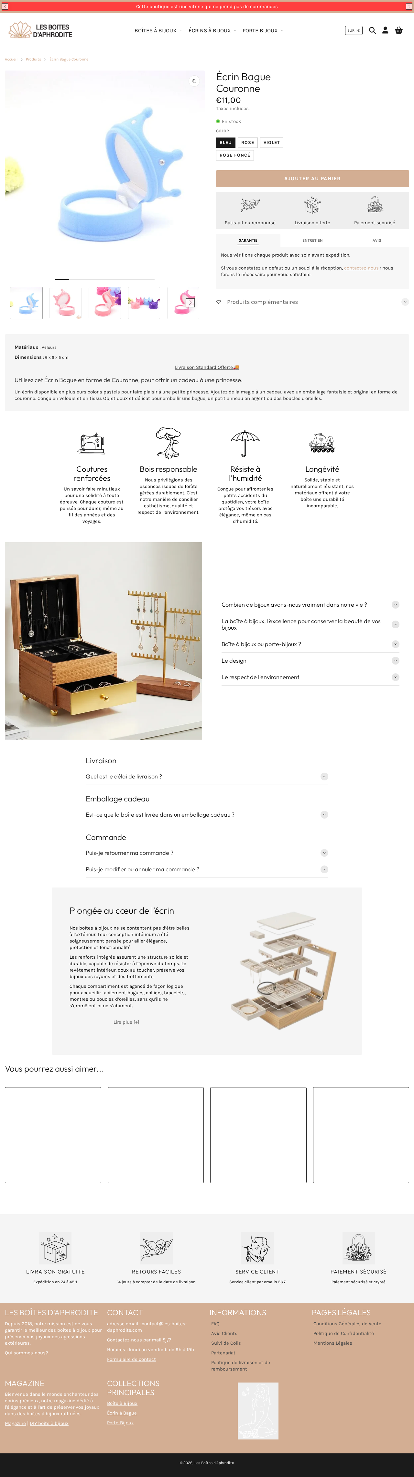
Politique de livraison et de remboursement (240, 1366)
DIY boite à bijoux (49, 1423)
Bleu (226, 142)
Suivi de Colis (226, 1343)
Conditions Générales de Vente (347, 1324)
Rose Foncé (235, 155)
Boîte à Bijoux (122, 1403)
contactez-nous (361, 268)
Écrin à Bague (122, 1413)
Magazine (15, 1423)
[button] (5, 6)
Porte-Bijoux (120, 1423)
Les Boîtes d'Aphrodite (214, 1462)
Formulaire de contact (131, 1359)
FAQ (215, 1324)
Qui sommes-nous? (26, 1353)
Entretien (312, 240)
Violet (272, 142)
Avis (377, 240)
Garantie (248, 240)
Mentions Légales (332, 1343)
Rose (247, 142)
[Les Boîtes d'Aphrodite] (40, 30)
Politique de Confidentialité (343, 1333)
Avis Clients (224, 1333)
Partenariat (223, 1353)
